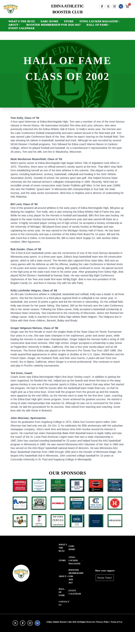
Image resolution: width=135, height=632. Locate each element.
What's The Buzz (21, 21)
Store (69, 21)
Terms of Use (116, 622)
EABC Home (49, 21)
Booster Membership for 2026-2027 (53, 24)
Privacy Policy (102, 622)
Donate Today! (104, 577)
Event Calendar (21, 28)
